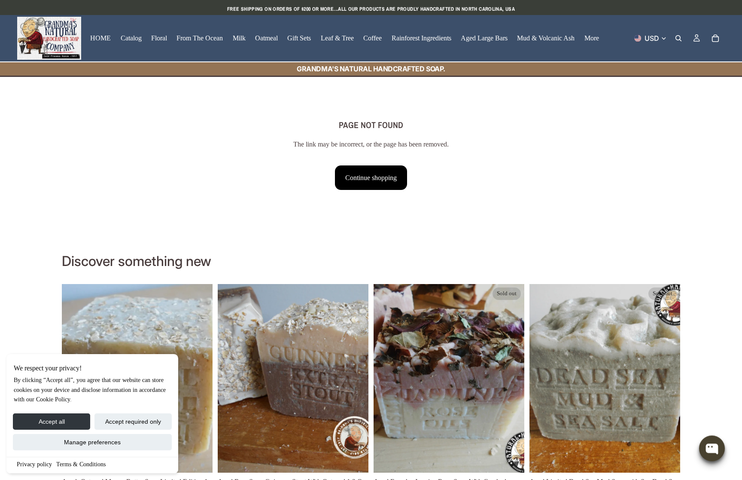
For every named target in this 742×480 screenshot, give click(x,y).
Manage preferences (92, 442)
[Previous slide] (230, 378)
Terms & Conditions (81, 464)
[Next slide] (355, 378)
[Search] (678, 38)
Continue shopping (371, 177)
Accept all (52, 421)
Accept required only (133, 421)
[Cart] (715, 38)
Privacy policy (34, 464)
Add (206, 459)
